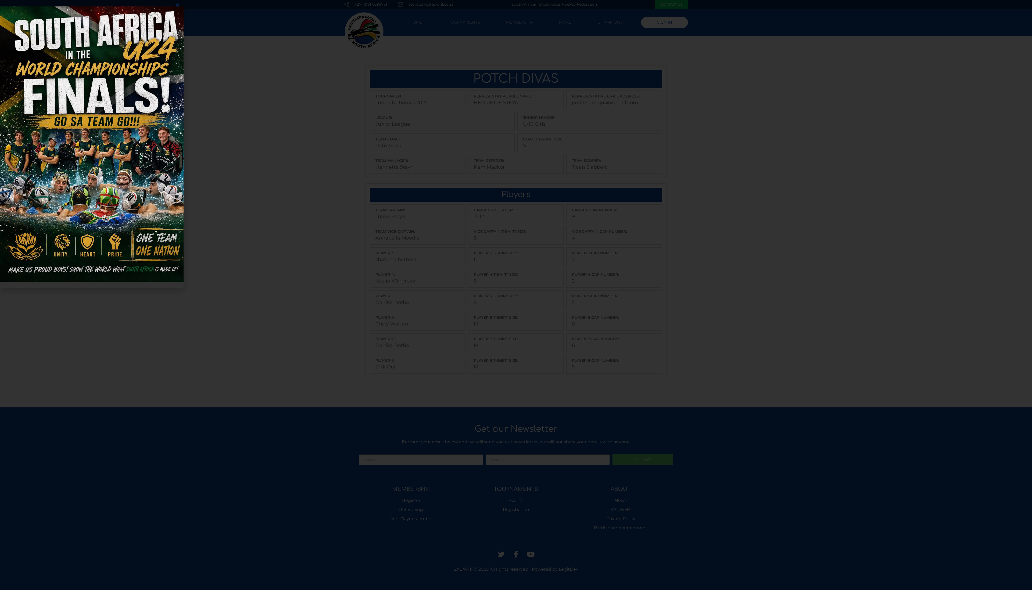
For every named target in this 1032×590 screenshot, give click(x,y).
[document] (516, 295)
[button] (177, 6)
